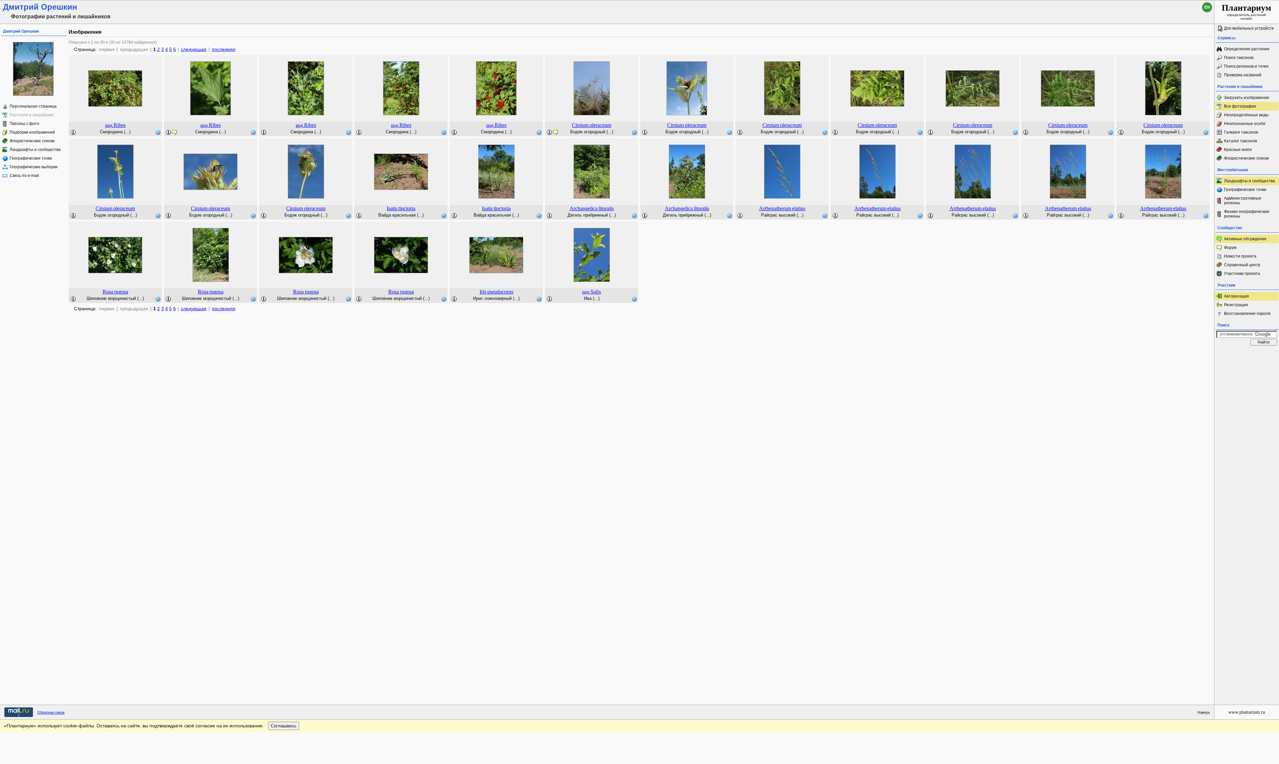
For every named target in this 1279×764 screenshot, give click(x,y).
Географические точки (31, 158)
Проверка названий (1242, 75)
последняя (223, 49)
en (1207, 7)
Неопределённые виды (1246, 115)
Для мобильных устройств (1249, 28)
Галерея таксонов (1241, 132)
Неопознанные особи (1244, 123)
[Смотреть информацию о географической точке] (158, 132)
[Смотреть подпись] (73, 132)
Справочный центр (1242, 265)
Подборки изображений (32, 132)
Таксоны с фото (24, 123)
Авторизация (1236, 296)
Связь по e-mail (24, 175)
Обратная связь (51, 712)
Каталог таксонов (1240, 141)
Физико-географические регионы (1246, 214)
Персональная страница (33, 106)
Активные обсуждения (1245, 239)
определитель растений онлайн (1246, 11)
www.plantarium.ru (1246, 712)
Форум (1230, 247)
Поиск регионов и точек (1246, 66)
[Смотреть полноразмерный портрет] (33, 94)
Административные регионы (1242, 200)
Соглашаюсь (283, 725)
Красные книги (1238, 149)
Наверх (1203, 712)
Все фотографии (1240, 106)
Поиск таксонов (1238, 57)
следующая (194, 49)
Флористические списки (32, 141)
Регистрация (1236, 305)
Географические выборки (34, 167)
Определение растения (1246, 49)
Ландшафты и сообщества (35, 149)
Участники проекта (1242, 273)
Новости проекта (1240, 256)
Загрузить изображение (1246, 97)
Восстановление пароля (1247, 313)
